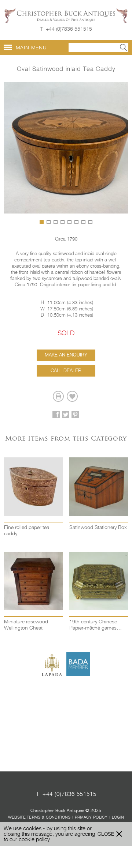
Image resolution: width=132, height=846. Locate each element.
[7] (83, 222)
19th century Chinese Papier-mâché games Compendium (93, 625)
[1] (42, 222)
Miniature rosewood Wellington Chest (26, 625)
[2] (49, 222)
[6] (76, 222)
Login (118, 817)
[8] (90, 222)
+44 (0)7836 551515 (69, 29)
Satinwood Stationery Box (98, 527)
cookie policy (34, 839)
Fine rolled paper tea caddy (26, 530)
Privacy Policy (91, 817)
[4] (62, 222)
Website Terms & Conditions (39, 817)
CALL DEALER (66, 371)
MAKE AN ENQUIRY (66, 355)
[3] (56, 222)
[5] (69, 222)
